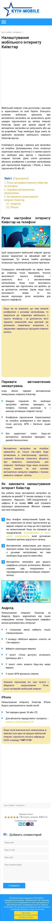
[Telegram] (24, 824)
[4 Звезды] (14, 817)
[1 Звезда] (6, 817)
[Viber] (32, 824)
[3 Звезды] (11, 817)
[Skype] (20, 824)
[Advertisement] (26, 77)
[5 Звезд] (17, 817)
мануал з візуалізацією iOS (20, 722)
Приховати (21, 178)
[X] (28, 824)
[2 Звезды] (8, 817)
